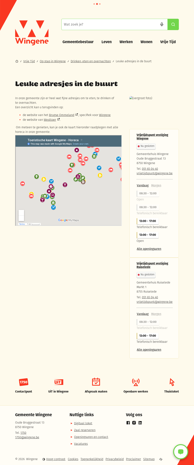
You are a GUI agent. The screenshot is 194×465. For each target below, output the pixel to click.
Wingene (105, 115)
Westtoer (50, 120)
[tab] (143, 185)
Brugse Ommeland (61, 115)
